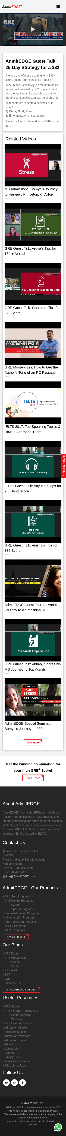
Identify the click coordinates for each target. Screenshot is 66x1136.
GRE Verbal (11, 966)
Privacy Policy (13, 1057)
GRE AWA (10, 970)
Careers (9, 1052)
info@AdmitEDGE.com (20, 876)
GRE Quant (11, 961)
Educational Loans (16, 1065)
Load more (33, 742)
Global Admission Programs (21, 913)
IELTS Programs (14, 930)
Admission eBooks (16, 1027)
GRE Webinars (13, 1019)
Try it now (33, 777)
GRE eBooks (12, 1006)
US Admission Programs (19, 917)
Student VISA (12, 983)
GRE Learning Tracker (18, 1023)
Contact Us (11, 1048)
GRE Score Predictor (17, 1014)
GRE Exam (11, 953)
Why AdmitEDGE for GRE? (21, 990)
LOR (7, 978)
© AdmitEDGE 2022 (32, 1103)
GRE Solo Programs (17, 896)
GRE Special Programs (19, 909)
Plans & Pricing (15, 937)
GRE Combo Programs (18, 900)
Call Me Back (64, 464)
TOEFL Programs (15, 925)
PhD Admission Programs (20, 921)
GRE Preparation (15, 957)
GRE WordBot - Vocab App (21, 1010)
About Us (10, 1044)
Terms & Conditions (16, 1061)
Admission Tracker (15, 1040)
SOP (7, 974)
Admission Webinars (17, 1036)
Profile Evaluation (15, 1031)
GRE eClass (12, 904)
